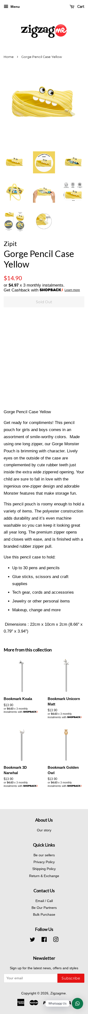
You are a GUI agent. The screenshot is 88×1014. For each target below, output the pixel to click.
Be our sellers (44, 855)
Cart (80, 6)
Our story (44, 830)
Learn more (72, 290)
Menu (15, 7)
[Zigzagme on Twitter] (32, 940)
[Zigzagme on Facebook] (44, 940)
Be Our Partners (44, 908)
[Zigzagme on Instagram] (55, 940)
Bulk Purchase (44, 914)
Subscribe (71, 978)
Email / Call (44, 901)
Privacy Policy (44, 862)
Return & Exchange (44, 876)
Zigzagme (58, 993)
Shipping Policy (44, 869)
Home (9, 57)
